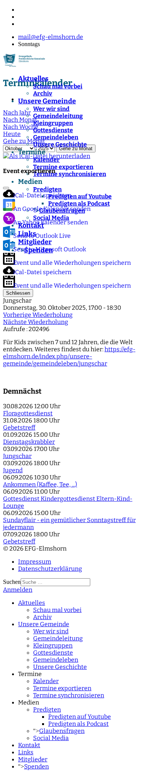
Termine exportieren (63, 166)
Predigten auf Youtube (79, 716)
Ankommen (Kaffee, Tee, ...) (40, 484)
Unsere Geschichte (60, 144)
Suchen (12, 582)
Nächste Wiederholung (35, 321)
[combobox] (55, 582)
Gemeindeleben (55, 137)
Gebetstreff (19, 427)
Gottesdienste (53, 130)
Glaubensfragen (62, 730)
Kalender (46, 159)
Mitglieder (32, 759)
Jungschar (17, 456)
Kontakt (29, 745)
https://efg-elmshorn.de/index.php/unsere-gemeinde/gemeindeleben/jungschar (69, 356)
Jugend (13, 470)
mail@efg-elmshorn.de (50, 36)
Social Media (51, 738)
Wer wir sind (51, 108)
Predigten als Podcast (78, 723)
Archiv (42, 93)
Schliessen (18, 293)
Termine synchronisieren (68, 695)
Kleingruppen (53, 123)
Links (25, 752)
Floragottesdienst (28, 413)
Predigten (47, 709)
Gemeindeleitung (58, 115)
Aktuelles (33, 79)
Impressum (34, 561)
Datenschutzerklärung (50, 568)
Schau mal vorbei (57, 86)
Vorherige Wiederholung (38, 314)
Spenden (36, 766)
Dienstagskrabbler (29, 441)
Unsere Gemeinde (47, 101)
